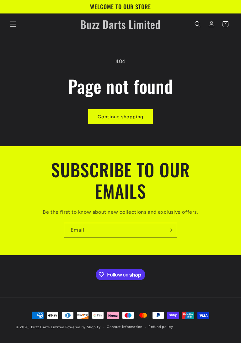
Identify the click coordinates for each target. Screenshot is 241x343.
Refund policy (160, 327)
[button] (13, 24)
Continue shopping (120, 117)
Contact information (124, 327)
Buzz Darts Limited (47, 327)
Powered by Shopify (83, 327)
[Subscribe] (170, 230)
